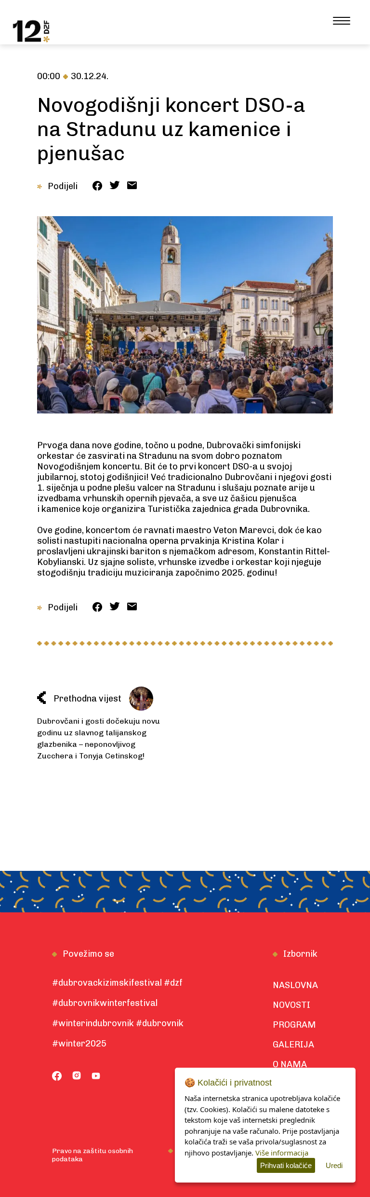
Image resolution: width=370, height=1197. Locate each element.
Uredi (334, 1165)
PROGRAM (294, 1024)
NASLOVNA (295, 985)
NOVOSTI (291, 1005)
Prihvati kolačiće (286, 1165)
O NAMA (290, 1064)
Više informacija (281, 1152)
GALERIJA (293, 1044)
